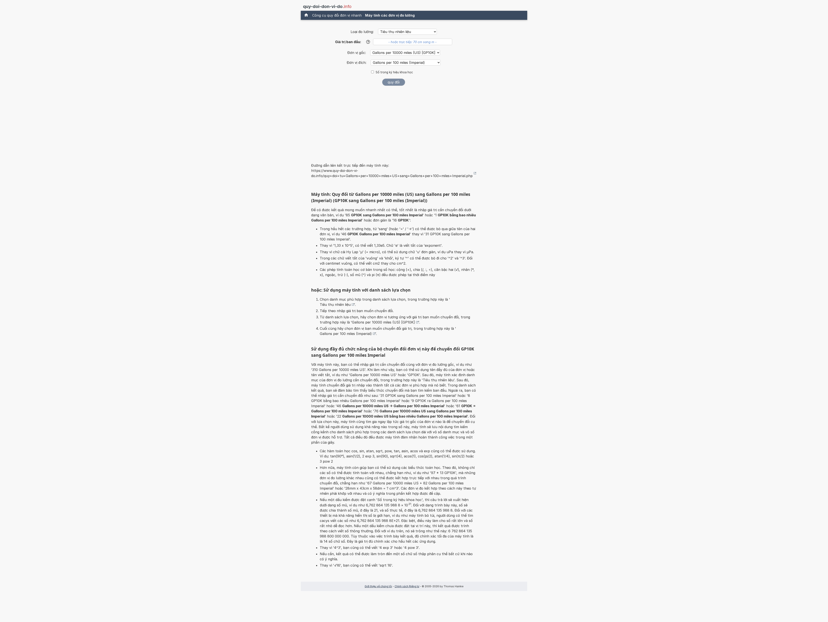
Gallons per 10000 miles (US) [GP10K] (383, 322)
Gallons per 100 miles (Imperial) (346, 333)
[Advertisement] (393, 122)
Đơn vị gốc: (357, 52)
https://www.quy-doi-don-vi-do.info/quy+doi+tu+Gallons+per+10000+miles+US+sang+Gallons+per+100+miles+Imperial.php (392, 173)
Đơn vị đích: (357, 62)
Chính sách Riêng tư (407, 586)
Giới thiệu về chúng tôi (378, 586)
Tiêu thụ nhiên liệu (335, 304)
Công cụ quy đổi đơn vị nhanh (337, 15)
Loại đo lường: (362, 32)
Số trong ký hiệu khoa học (394, 72)
